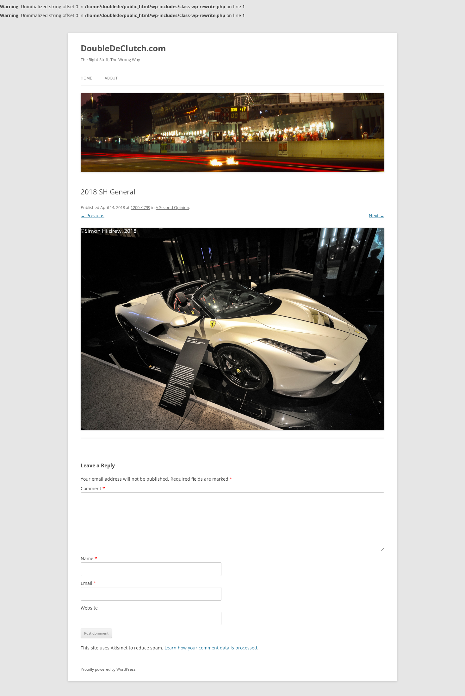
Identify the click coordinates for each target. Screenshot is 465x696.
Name (89, 558)
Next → (376, 215)
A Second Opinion (172, 207)
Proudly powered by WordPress (108, 669)
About (111, 78)
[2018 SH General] (232, 329)
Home (86, 78)
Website (89, 608)
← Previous (92, 215)
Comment (93, 488)
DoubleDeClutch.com (123, 48)
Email (88, 583)
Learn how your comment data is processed (210, 648)
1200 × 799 (140, 207)
